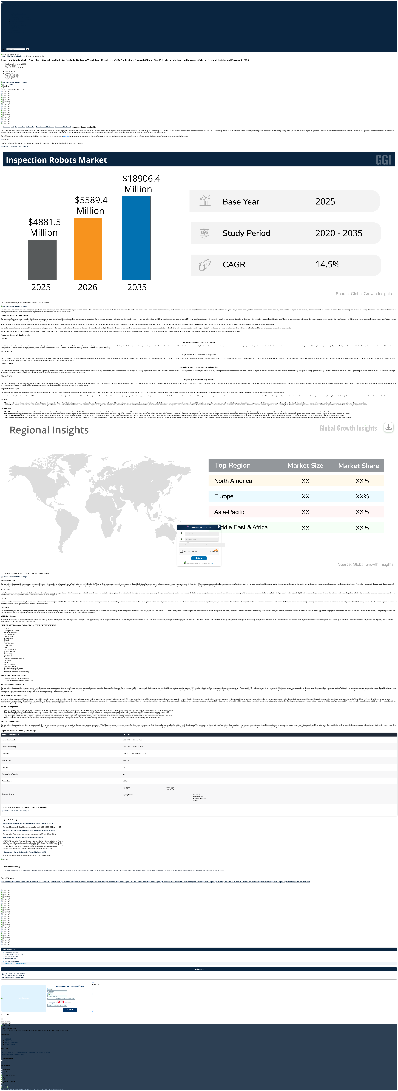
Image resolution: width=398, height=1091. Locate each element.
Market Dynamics (12, 952)
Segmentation (20, 127)
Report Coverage (12, 961)
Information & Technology (20, 14)
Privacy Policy (10, 1044)
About (8, 41)
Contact (9, 45)
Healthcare (15, 16)
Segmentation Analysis (14, 954)
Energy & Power (17, 23)
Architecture (15, 31)
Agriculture (15, 27)
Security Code (52, 1003)
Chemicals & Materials (19, 29)
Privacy (212, 563)
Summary (6, 127)
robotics (66, 136)
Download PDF (6, 1023)
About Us (8, 1040)
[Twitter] (2, 1062)
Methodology (30, 127)
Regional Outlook (12, 956)
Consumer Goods (17, 32)
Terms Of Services (11, 1042)
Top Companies (10, 959)
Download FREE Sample (45, 127)
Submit (199, 558)
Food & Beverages (17, 21)
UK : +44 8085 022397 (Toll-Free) (39, 6)
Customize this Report (63, 127)
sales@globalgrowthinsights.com (14, 977)
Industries (9, 12)
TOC (12, 127)
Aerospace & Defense (18, 25)
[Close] (95, 984)
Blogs (8, 37)
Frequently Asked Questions (16, 963)
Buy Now (12, 84)
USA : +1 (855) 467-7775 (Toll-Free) (14, 6)
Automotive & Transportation (21, 19)
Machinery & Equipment (20, 18)
